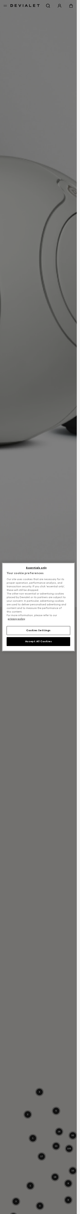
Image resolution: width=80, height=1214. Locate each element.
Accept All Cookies (38, 641)
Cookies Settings (38, 630)
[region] (38, 607)
